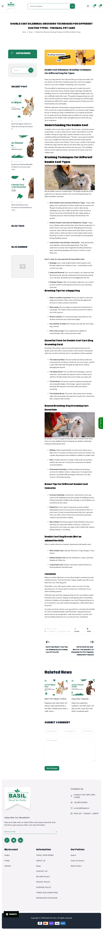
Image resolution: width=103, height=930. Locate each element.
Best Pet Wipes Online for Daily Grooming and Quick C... (22, 126)
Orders (7, 855)
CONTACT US (41, 871)
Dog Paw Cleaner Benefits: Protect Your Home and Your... (22, 167)
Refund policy (76, 866)
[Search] (72, 6)
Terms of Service (77, 860)
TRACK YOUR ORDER (45, 855)
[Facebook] (6, 840)
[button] (100, 6)
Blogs (38, 866)
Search (73, 855)
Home (24, 32)
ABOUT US (40, 860)
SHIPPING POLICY (43, 887)
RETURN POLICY (43, 876)
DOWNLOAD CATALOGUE (47, 898)
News (31, 32)
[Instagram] (13, 840)
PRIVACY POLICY (43, 882)
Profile (7, 860)
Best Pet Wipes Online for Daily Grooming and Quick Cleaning (56, 699)
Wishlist (7, 866)
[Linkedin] (20, 840)
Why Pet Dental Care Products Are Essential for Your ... (21, 207)
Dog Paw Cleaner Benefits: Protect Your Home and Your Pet (82, 699)
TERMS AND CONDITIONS (47, 892)
